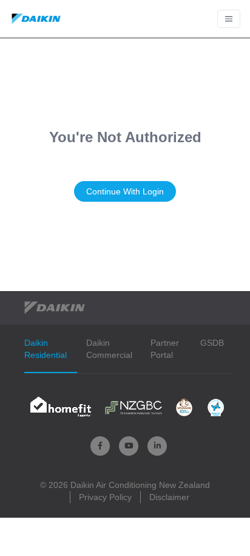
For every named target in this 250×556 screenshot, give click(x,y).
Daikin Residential (45, 349)
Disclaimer (169, 497)
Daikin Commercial (109, 349)
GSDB (212, 343)
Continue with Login (125, 191)
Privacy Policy (105, 497)
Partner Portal (164, 349)
